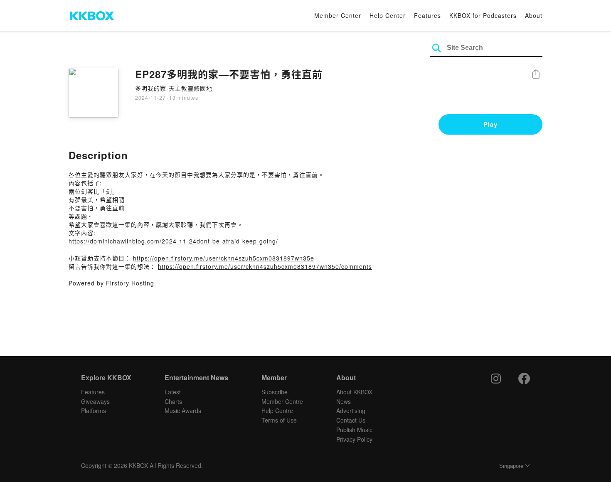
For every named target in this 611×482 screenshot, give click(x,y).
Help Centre (277, 410)
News (343, 401)
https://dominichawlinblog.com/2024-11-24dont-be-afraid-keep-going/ (173, 241)
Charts (173, 401)
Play (490, 124)
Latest (173, 392)
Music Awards (183, 410)
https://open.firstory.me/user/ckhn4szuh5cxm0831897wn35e (223, 258)
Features (427, 15)
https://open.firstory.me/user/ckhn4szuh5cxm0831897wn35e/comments (265, 266)
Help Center (388, 15)
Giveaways (95, 401)
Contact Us (350, 420)
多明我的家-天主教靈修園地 (173, 88)
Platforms (93, 410)
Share (535, 75)
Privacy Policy (354, 439)
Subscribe (274, 392)
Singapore (511, 466)
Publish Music (354, 429)
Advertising (350, 410)
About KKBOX (354, 392)
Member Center (337, 15)
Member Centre (282, 401)
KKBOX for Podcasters (483, 15)
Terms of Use (279, 420)
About (533, 15)
